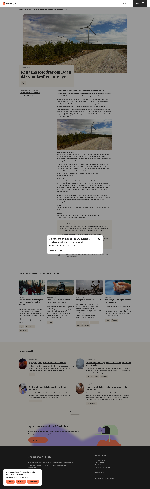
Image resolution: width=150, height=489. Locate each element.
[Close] (99, 238)
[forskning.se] (8, 3)
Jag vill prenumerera (55, 250)
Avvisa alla (21, 482)
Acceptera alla (33, 482)
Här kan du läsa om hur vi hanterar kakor (17, 477)
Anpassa (10, 482)
